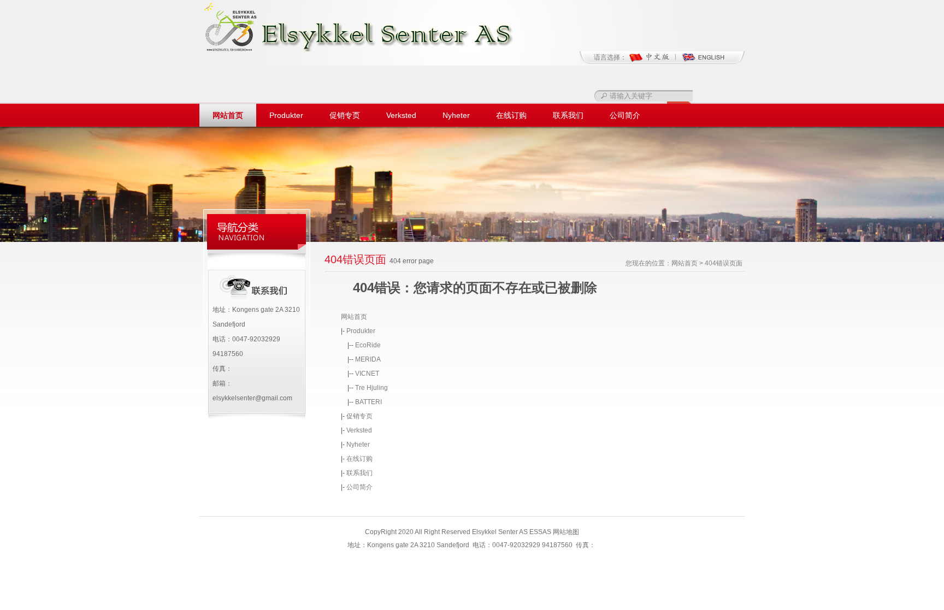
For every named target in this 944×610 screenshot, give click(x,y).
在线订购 (511, 115)
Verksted (401, 115)
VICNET (367, 373)
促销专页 (344, 115)
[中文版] (654, 61)
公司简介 (625, 115)
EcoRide (368, 345)
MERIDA (368, 359)
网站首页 (228, 115)
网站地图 (566, 532)
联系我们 (568, 115)
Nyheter (456, 115)
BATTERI (368, 402)
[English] (703, 61)
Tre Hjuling (371, 388)
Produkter (286, 115)
